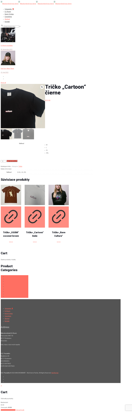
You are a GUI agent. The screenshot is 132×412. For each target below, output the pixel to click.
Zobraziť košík (20, 410)
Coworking (8, 316)
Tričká (20, 166)
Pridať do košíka (12, 161)
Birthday (7, 276)
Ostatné (7, 284)
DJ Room (7, 311)
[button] (42, 87)
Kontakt (7, 321)
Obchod (7, 318)
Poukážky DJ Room (10, 289)
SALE (6, 291)
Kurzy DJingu (9, 313)
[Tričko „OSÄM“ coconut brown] (11, 195)
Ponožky (7, 286)
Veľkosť (21, 143)
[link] (19, 26)
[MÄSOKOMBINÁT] (36, 3)
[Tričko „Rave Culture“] (59, 195)
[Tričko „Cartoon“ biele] (35, 195)
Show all (3, 82)
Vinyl (6, 296)
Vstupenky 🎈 (9, 308)
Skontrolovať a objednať (8, 410)
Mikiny (7, 281)
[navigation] (66, 397)
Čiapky (7, 279)
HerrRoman (54, 373)
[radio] (69, 144)
